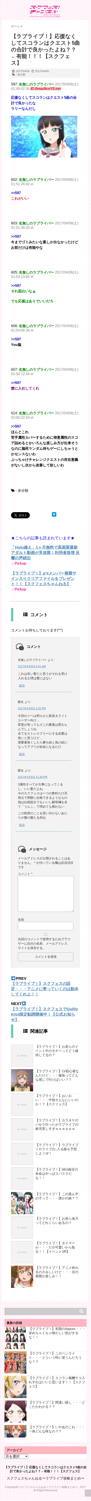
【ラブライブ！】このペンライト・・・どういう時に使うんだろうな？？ (55, 1357)
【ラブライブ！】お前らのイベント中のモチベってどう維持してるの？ (56, 1051)
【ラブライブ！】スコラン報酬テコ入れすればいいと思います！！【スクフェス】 (57, 1382)
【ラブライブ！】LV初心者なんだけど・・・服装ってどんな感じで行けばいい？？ (57, 1075)
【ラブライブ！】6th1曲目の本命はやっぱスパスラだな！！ (56, 1173)
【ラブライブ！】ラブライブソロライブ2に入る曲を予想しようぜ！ (56, 1149)
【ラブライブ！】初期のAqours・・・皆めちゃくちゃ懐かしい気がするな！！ (57, 1333)
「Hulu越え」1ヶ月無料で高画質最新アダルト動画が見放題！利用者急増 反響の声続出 (45, 552)
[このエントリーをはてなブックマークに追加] (54, 514)
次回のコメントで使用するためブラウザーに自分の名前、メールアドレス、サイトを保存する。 (44, 943)
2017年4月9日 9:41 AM (32, 666)
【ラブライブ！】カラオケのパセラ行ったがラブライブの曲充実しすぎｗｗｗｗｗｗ (56, 1124)
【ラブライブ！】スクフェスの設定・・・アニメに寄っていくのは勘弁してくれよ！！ (45, 988)
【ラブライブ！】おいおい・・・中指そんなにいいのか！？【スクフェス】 (56, 1100)
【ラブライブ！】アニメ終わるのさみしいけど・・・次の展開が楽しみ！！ (56, 1272)
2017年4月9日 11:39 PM (32, 777)
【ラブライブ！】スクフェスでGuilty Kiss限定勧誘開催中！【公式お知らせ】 (44, 1014)
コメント (25, 874)
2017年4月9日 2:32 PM (32, 708)
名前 (21, 919)
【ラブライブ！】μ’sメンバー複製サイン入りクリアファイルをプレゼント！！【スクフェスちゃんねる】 (43, 578)
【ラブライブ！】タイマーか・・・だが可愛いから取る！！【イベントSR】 (55, 1247)
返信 (22, 685)
